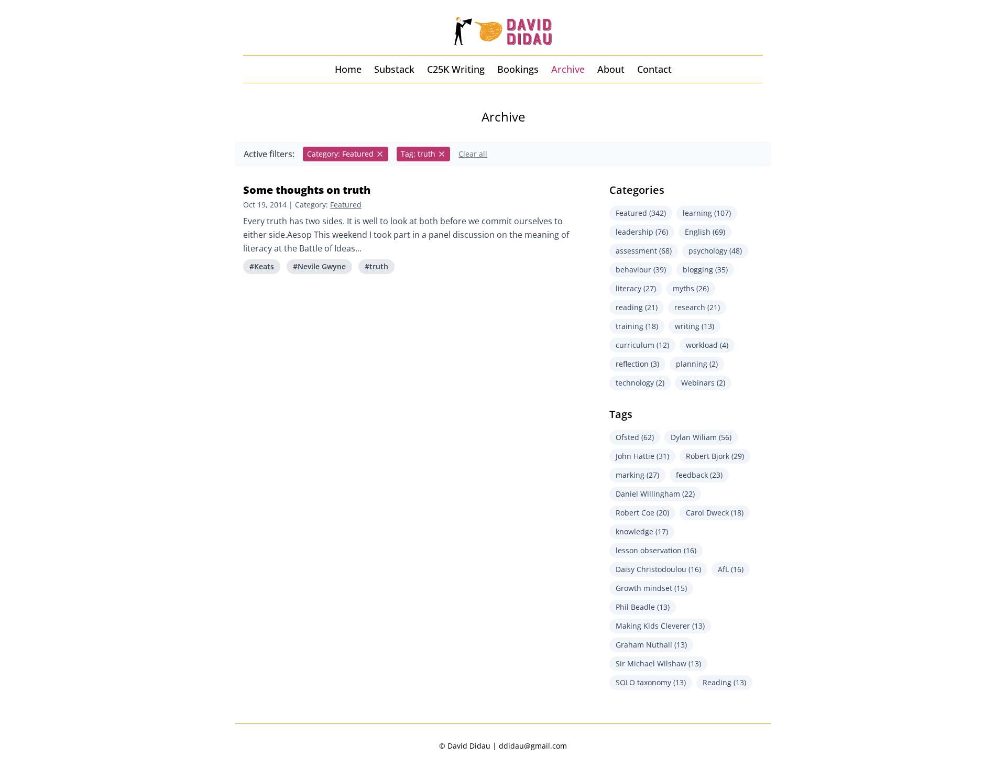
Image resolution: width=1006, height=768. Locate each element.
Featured (346, 205)
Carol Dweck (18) (714, 513)
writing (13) (694, 326)
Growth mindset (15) (651, 588)
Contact (654, 69)
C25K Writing (456, 69)
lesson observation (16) (656, 550)
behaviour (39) (641, 270)
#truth (376, 266)
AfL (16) (730, 569)
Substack (394, 69)
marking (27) (637, 475)
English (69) (705, 232)
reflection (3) (637, 364)
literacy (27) (636, 288)
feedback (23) (699, 475)
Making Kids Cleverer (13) (660, 626)
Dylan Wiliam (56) (701, 437)
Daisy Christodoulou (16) (658, 569)
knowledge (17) (642, 531)
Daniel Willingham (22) (655, 494)
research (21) (697, 307)
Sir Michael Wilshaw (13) (658, 663)
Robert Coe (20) (642, 513)
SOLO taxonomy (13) (651, 682)
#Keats (261, 266)
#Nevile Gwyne (319, 266)
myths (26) (691, 288)
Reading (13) (724, 682)
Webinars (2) (703, 383)
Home (348, 69)
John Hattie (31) (642, 456)
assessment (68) (644, 251)
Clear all (472, 154)
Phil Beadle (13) (643, 607)
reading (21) (637, 307)
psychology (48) (715, 251)
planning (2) (697, 364)
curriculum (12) (642, 345)
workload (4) (707, 345)
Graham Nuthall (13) (651, 645)
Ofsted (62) (635, 437)
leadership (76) (642, 232)
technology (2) (640, 383)
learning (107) (707, 213)
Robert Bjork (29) (715, 456)
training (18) (637, 326)
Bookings (518, 69)
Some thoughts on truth (306, 190)
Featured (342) (641, 213)
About (611, 69)
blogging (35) (705, 270)
